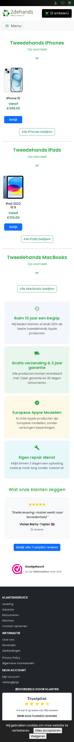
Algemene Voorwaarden (18, 663)
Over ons (8, 640)
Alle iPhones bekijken (37, 132)
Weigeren (38, 736)
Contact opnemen (14, 626)
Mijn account (11, 677)
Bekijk (13, 119)
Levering (7, 604)
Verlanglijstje (10, 682)
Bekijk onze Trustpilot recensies (37, 715)
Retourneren (10, 615)
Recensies (9, 645)
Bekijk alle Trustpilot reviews (37, 547)
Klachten (8, 621)
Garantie (8, 609)
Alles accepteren (48, 730)
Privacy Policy (11, 658)
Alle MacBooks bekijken (37, 289)
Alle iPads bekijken (37, 239)
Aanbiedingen (11, 651)
